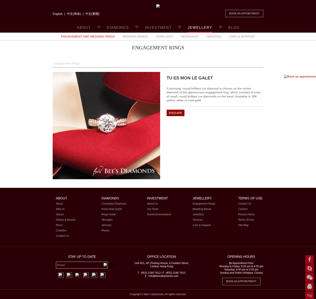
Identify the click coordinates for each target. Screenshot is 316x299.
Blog (233, 27)
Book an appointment (244, 13)
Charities (61, 230)
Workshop (190, 36)
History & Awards (66, 219)
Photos (105, 230)
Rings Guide (108, 214)
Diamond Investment (159, 214)
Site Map (243, 225)
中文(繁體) (92, 13)
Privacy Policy (246, 214)
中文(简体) (74, 13)
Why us (60, 209)
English (58, 13)
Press (59, 225)
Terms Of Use (246, 219)
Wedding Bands (135, 36)
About (84, 27)
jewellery (200, 27)
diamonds (118, 27)
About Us (152, 203)
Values (60, 214)
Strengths (107, 219)
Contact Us (62, 235)
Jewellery (164, 36)
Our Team (152, 209)
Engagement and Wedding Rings (88, 36)
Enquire (175, 113)
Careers (243, 209)
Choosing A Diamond (113, 203)
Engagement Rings (67, 63)
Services (213, 36)
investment (158, 27)
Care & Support (242, 36)
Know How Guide (111, 209)
